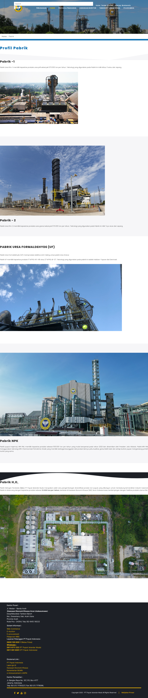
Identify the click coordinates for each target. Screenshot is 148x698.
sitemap (118, 5)
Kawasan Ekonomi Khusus (17, 668)
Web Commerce (13, 629)
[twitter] (18, 693)
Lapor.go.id (11, 665)
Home (98, 5)
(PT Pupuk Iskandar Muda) (24, 647)
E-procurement (13, 634)
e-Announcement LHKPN (17, 673)
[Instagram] (25, 693)
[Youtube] (22, 693)
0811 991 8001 (13, 650)
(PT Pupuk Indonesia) (28, 650)
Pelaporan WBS (13, 637)
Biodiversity (126, 5)
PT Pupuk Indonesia (15, 663)
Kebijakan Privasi (128, 692)
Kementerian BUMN (15, 670)
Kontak (110, 5)
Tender (104, 5)
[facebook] (14, 693)
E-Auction (11, 631)
